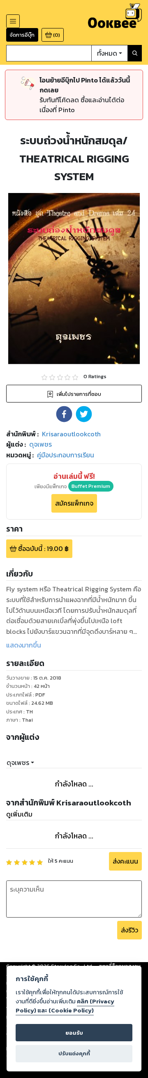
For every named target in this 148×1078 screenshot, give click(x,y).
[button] (64, 414)
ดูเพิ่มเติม (19, 814)
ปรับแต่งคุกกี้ (74, 1053)
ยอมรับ (74, 1033)
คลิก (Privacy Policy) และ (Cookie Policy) (65, 1006)
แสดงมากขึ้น (23, 645)
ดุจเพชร (18, 762)
